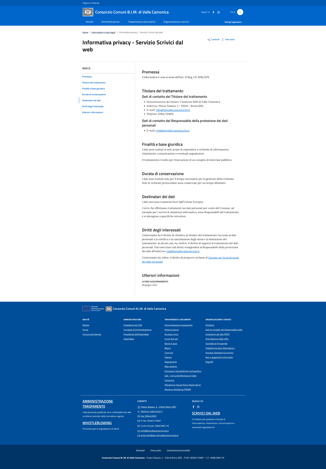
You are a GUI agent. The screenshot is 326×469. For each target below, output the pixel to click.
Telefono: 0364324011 (151, 411)
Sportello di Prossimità (216, 343)
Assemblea (129, 339)
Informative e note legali (103, 32)
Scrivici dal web (206, 413)
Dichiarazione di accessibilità (178, 450)
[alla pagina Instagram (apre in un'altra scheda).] (217, 12)
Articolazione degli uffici (217, 339)
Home (85, 32)
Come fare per (171, 339)
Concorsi (169, 352)
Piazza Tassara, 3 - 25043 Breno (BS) (164, 407)
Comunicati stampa (92, 334)
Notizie (86, 325)
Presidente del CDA (133, 325)
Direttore (210, 325)
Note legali (140, 450)
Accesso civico (171, 334)
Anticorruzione (172, 329)
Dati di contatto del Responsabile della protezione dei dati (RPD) (224, 332)
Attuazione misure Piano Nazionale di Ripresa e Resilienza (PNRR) (183, 387)
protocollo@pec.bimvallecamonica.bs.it (159, 435)
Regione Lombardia (91, 2)
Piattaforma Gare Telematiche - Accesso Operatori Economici (224, 350)
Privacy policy (155, 450)
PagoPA (221, 362)
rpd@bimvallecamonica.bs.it (172, 130)
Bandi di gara (171, 343)
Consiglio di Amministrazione (138, 329)
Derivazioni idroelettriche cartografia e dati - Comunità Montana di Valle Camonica (183, 375)
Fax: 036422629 (148, 416)
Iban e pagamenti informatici (219, 357)
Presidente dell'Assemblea (136, 334)
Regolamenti (171, 362)
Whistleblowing (97, 423)
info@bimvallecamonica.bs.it (173, 110)
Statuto (168, 357)
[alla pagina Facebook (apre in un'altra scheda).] (212, 12)
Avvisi (85, 329)
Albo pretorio (182, 366)
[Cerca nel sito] (240, 12)
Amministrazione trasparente (179, 325)
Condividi (215, 39)
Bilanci (168, 348)
